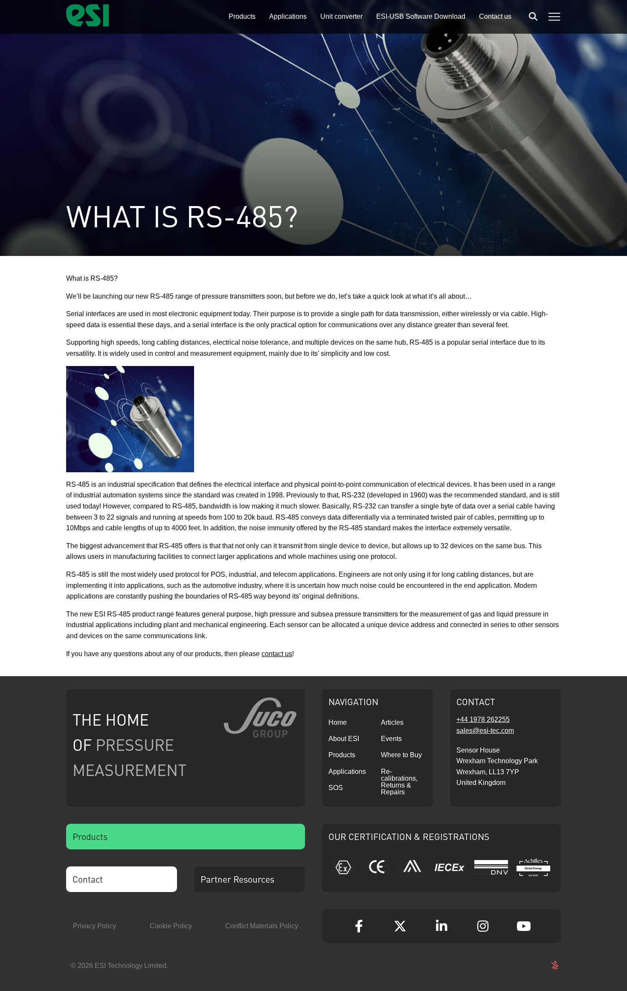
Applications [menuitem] (288, 16)
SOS (335, 787)
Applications (347, 771)
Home (337, 722)
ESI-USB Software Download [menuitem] (420, 16)
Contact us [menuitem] (495, 16)
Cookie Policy (171, 926)
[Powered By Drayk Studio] (554, 965)
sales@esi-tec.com (485, 730)
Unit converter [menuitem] (341, 16)
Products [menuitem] (242, 16)
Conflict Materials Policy (261, 926)
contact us (276, 653)
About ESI (343, 738)
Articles (392, 722)
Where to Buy (401, 755)
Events (391, 738)
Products (341, 755)
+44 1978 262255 (483, 719)
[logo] (87, 24)
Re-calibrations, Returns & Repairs (399, 782)
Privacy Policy (94, 926)
